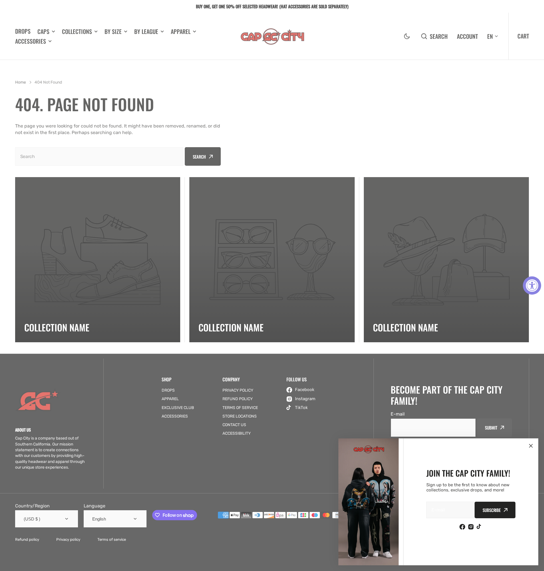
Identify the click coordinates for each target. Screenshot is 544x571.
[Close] (531, 446)
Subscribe (492, 510)
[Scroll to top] (536, 563)
